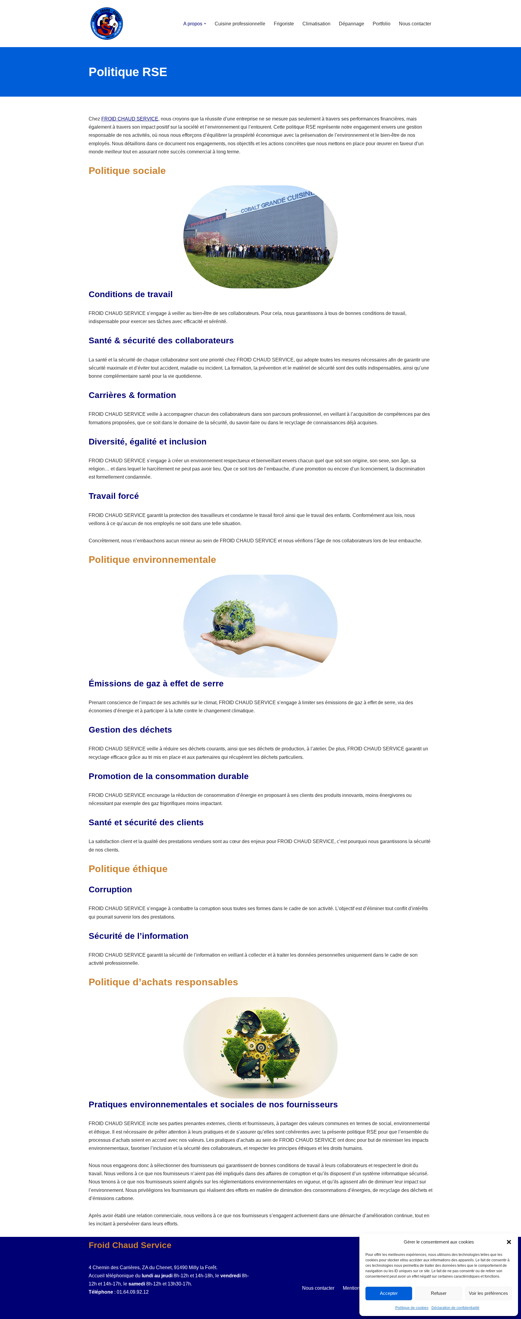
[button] (509, 1242)
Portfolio (381, 23)
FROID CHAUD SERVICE (129, 118)
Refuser (439, 1293)
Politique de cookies (411, 1308)
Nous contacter (415, 23)
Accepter (389, 1293)
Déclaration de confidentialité (455, 1308)
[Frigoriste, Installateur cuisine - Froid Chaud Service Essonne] (107, 23)
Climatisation (316, 23)
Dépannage (351, 23)
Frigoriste (284, 23)
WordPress (144, 1311)
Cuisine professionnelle (240, 23)
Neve (94, 1311)
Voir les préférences (488, 1293)
